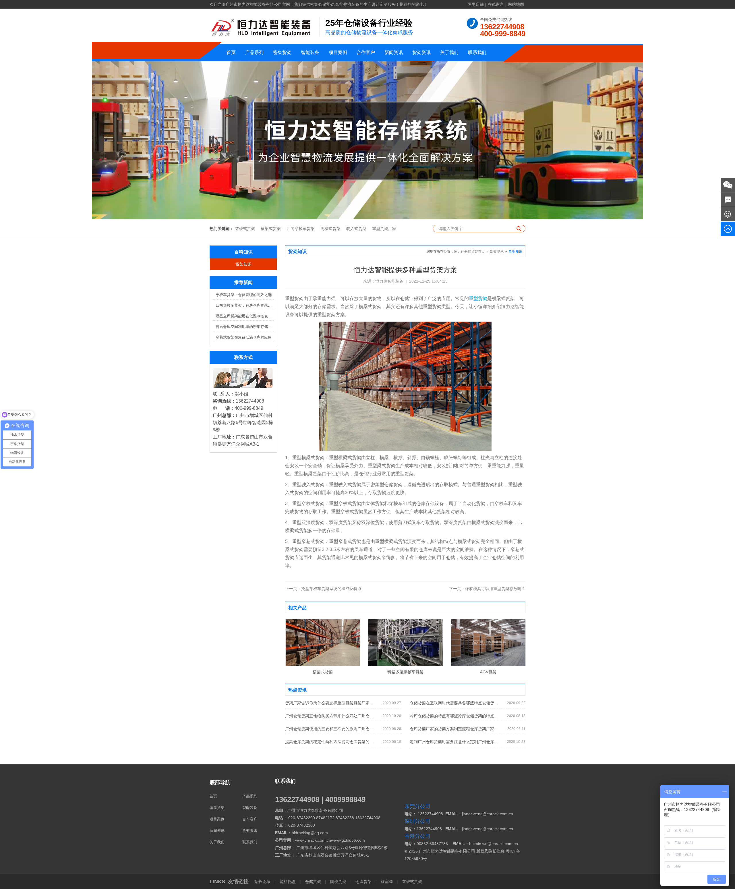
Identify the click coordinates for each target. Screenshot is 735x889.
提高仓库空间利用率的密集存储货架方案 (245, 326)
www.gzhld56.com (348, 840)
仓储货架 (313, 881)
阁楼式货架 (330, 228)
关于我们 (449, 52)
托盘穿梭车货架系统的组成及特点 (323, 588)
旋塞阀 (387, 881)
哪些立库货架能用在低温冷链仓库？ (245, 316)
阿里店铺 (476, 4)
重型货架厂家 (384, 228)
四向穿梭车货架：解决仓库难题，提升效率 (245, 305)
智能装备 (310, 52)
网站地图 (516, 4)
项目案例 (338, 52)
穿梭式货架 (245, 228)
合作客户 (366, 52)
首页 (231, 52)
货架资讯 (421, 52)
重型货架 (478, 298)
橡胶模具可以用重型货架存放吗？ (487, 588)
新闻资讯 (393, 52)
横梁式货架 (271, 228)
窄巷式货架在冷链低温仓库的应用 (244, 337)
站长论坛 (263, 881)
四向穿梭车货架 (301, 228)
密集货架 (282, 52)
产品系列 (254, 52)
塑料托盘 (287, 881)
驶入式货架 (356, 228)
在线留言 (496, 4)
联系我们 (477, 52)
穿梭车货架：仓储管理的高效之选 (244, 295)
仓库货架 (363, 881)
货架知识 (243, 264)
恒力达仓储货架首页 (469, 252)
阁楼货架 (338, 881)
